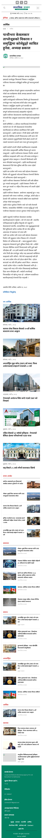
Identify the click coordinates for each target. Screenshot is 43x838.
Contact (30, 825)
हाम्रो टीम (21, 829)
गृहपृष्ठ (4, 29)
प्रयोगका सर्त (22, 825)
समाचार (17, 822)
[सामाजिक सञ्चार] (5, 56)
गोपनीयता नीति (13, 825)
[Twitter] (21, 2)
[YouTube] (25, 2)
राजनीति (23, 822)
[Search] (4, 8)
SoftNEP (24, 836)
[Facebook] (17, 2)
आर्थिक (29, 822)
